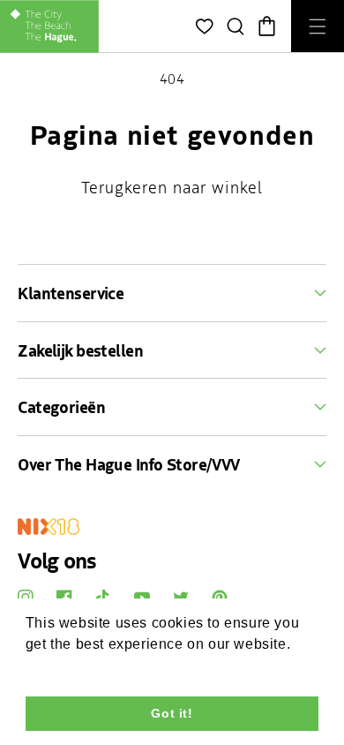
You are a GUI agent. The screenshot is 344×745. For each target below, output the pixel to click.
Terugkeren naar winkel (172, 187)
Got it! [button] (171, 713)
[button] (236, 26)
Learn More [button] (66, 667)
